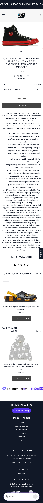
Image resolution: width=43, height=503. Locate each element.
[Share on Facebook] (15, 265)
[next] (25, 51)
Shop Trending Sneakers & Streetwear (21, 455)
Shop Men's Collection (21, 466)
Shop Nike (21, 473)
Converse (21, 71)
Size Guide (21, 437)
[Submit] (31, 492)
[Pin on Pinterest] (21, 265)
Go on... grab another (16, 273)
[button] (28, 265)
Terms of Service (21, 426)
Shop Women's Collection (21, 462)
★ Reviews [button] (41, 253)
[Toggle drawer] (3, 15)
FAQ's (21, 444)
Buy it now (21, 105)
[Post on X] (18, 265)
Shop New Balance (21, 469)
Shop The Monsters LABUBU (21, 458)
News (21, 440)
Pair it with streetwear (10, 330)
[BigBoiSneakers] (21, 15)
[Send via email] (24, 265)
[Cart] (39, 15)
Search (21, 422)
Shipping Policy (21, 433)
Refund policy (21, 429)
